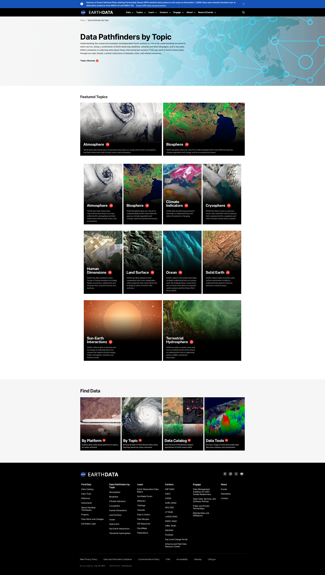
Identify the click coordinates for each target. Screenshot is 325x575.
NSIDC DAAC (171, 521)
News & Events (205, 12)
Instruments (86, 503)
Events (224, 489)
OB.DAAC (169, 530)
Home (82, 20)
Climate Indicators (117, 501)
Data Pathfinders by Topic (119, 486)
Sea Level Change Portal (176, 539)
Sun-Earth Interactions (119, 528)
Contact (224, 498)
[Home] (101, 12)
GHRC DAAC (171, 503)
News (224, 484)
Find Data (86, 484)
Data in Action (143, 514)
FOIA (168, 559)
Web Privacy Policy (88, 559)
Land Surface (115, 515)
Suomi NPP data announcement (151, 5)
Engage (177, 12)
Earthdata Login (88, 523)
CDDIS (168, 498)
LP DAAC (169, 512)
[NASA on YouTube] (242, 473)
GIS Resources (143, 523)
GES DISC (169, 507)
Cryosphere (114, 506)
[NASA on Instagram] (231, 473)
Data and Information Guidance (118, 559)
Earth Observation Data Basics (147, 490)
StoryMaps (142, 528)
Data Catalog (87, 489)
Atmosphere (114, 492)
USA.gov (212, 559)
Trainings (141, 505)
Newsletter (226, 493)
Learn (151, 12)
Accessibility (182, 559)
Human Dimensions (118, 510)
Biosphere (113, 496)
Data (128, 12)
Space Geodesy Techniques (88, 508)
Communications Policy (149, 559)
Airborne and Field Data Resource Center (175, 545)
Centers (164, 12)
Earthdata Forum (144, 496)
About (189, 12)
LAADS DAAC (171, 516)
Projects (85, 514)
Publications (142, 533)
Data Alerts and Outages (92, 519)
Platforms (85, 498)
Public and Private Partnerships (201, 507)
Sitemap (198, 559)
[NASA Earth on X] (236, 473)
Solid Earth (114, 524)
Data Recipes (143, 519)
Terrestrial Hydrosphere (120, 533)
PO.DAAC (169, 535)
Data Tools (86, 493)
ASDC (167, 493)
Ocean (112, 519)
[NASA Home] (83, 12)
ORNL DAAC (170, 525)
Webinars (141, 501)
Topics (139, 12)
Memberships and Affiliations (201, 514)
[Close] (243, 4)
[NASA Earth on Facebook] (225, 473)
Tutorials (141, 510)
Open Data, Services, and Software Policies (204, 500)
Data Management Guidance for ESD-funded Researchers (202, 492)
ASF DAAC (170, 489)
